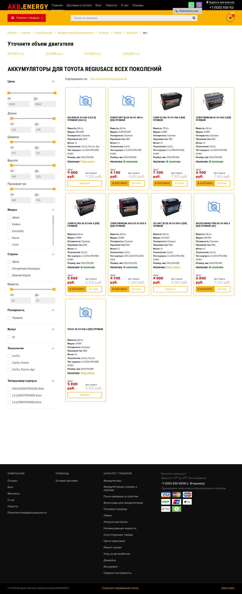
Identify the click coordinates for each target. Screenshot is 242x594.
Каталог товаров (27, 18)
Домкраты (110, 560)
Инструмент (111, 566)
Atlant (15, 217)
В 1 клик (136, 183)
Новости (13, 506)
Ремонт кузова (113, 547)
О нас (11, 500)
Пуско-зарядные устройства (121, 496)
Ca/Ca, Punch (20, 362)
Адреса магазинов (221, 2)
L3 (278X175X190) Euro (26, 402)
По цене (96, 79)
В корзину (119, 183)
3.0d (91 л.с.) (131, 54)
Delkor (16, 224)
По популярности (115, 79)
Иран (15, 261)
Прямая (17, 318)
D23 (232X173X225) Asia (28, 388)
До (36, 99)
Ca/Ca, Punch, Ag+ (23, 369)
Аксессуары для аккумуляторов (123, 502)
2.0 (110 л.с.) (15, 54)
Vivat (15, 244)
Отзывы (12, 480)
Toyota (117, 32)
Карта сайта (227, 588)
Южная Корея (21, 275)
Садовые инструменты (117, 573)
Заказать (85, 183)
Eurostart (17, 231)
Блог (10, 487)
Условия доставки (67, 480)
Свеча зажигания (114, 541)
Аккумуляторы (112, 480)
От (9, 99)
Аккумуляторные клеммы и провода (120, 488)
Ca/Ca (16, 356)
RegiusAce (132, 32)
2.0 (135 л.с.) (54, 54)
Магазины (14, 493)
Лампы (108, 515)
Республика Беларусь (26, 268)
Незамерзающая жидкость (120, 528)
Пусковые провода (115, 509)
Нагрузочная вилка (115, 522)
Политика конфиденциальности (27, 512)
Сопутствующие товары (118, 534)
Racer (15, 238)
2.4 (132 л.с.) (93, 54)
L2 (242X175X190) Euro (27, 395)
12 (13, 337)
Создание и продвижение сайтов (120, 588)
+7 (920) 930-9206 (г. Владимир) (183, 483)
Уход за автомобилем (117, 553)
